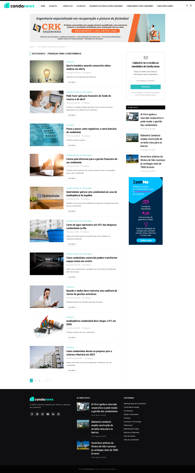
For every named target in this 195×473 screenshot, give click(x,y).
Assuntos (53, 6)
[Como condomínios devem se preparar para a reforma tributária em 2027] (47, 357)
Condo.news (89, 469)
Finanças (70, 62)
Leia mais (71, 82)
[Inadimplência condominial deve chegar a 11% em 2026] (47, 327)
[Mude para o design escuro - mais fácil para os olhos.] (187, 5)
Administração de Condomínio (79, 92)
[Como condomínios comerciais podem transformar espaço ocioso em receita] (47, 264)
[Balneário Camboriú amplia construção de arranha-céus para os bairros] (132, 137)
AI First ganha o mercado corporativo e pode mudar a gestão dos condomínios (152, 120)
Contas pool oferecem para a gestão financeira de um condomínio (91, 160)
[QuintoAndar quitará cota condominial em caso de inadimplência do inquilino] (47, 198)
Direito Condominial (131, 414)
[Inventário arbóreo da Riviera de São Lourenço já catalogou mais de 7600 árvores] (132, 159)
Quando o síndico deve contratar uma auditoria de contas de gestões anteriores (91, 292)
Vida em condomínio (131, 440)
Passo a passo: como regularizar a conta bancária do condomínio (91, 130)
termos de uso (151, 95)
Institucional (128, 425)
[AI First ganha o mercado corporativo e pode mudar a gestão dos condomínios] (132, 116)
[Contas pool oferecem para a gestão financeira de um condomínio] (47, 165)
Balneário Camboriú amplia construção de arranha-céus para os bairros (151, 141)
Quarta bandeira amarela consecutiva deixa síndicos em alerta (88, 67)
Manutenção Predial (131, 429)
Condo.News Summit (165, 6)
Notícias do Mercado (131, 432)
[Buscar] (190, 5)
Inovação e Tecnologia (132, 422)
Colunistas (81, 6)
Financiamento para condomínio (140, 6)
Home (43, 6)
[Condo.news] (19, 5)
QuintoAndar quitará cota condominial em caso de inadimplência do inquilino (91, 193)
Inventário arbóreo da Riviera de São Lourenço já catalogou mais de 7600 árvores (152, 162)
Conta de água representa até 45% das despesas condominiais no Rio (91, 226)
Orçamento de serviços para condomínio (106, 6)
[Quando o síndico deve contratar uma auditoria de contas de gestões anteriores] (47, 296)
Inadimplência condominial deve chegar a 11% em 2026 (91, 322)
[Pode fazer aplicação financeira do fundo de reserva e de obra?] (47, 102)
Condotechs (68, 6)
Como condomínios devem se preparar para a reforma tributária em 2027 (89, 353)
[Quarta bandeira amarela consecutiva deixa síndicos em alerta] (47, 71)
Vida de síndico (129, 436)
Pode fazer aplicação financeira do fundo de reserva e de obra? (88, 97)
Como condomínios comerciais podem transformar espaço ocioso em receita (91, 259)
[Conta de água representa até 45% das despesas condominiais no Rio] (47, 231)
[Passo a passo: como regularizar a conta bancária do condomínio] (47, 135)
